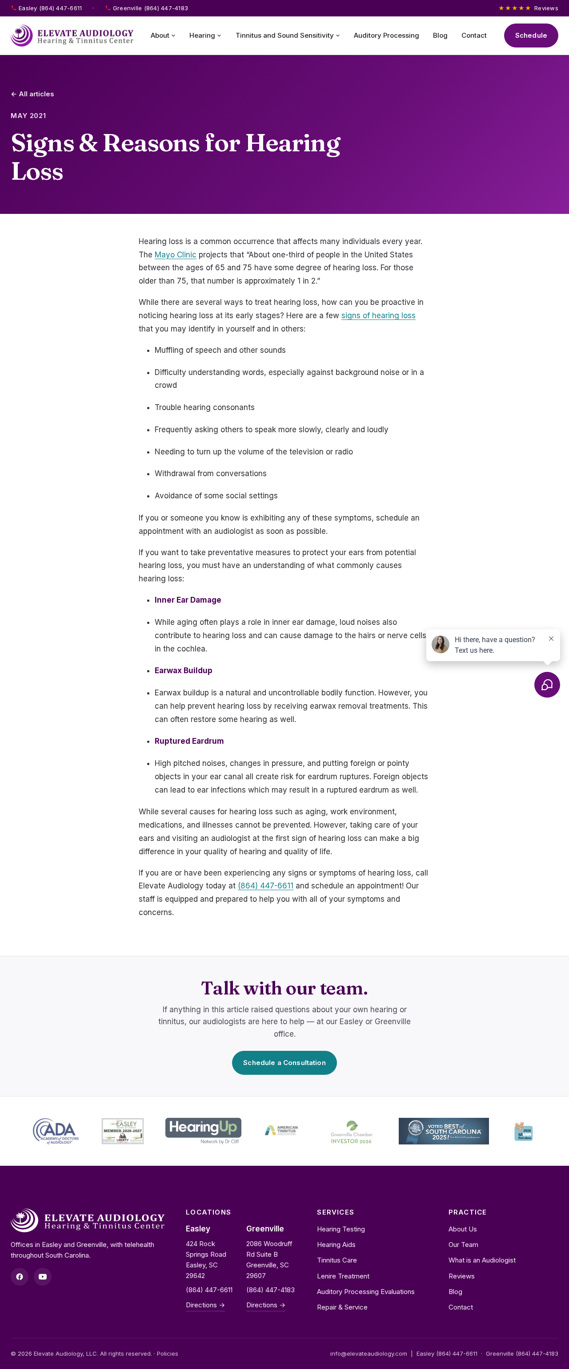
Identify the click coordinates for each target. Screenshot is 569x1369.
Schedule (531, 35)
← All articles (32, 94)
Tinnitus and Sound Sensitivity (285, 35)
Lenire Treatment (343, 1276)
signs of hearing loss (378, 315)
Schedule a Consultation (284, 1062)
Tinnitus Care (337, 1260)
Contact (474, 35)
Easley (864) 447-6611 (50, 8)
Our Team (463, 1244)
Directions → (205, 1305)
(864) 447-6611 (265, 885)
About (160, 35)
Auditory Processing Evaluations (366, 1291)
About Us (463, 1229)
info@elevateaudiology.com (368, 1353)
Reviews (528, 8)
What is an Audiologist (482, 1260)
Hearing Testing (341, 1229)
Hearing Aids (336, 1244)
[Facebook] (19, 1277)
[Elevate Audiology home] (72, 35)
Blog (440, 35)
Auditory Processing (386, 35)
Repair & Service (342, 1307)
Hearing (202, 35)
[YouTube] (43, 1277)
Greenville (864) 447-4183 (150, 8)
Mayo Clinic (175, 254)
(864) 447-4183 (270, 1290)
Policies (167, 1353)
